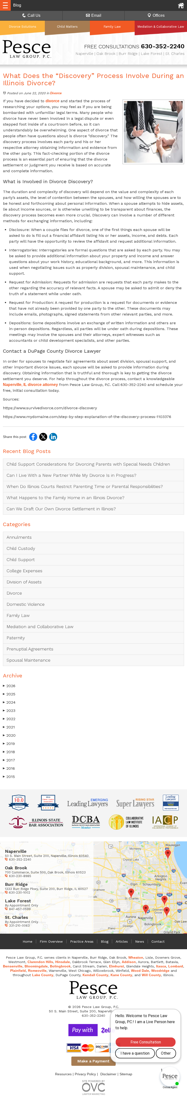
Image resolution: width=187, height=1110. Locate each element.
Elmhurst (116, 966)
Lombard (175, 966)
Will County (151, 975)
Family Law (112, 26)
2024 (9, 702)
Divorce (56, 93)
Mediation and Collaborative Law (40, 626)
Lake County (42, 975)
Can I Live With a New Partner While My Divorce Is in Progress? (71, 475)
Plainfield (18, 971)
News (139, 941)
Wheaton (135, 957)
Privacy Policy (85, 1074)
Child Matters (67, 26)
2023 (9, 710)
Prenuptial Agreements (30, 648)
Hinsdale (62, 962)
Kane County (121, 975)
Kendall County (95, 975)
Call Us (34, 15)
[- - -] (5, 5)
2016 (9, 768)
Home (27, 941)
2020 (9, 735)
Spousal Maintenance (28, 660)
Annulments (19, 537)
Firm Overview (51, 941)
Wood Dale (140, 971)
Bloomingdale (36, 966)
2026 (9, 685)
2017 (9, 760)
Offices (159, 15)
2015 (9, 776)
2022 (9, 719)
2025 (9, 694)
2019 (9, 743)
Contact (158, 941)
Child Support (21, 559)
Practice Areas (82, 941)
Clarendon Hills (40, 962)
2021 (9, 727)
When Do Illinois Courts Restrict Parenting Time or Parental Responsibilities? (85, 486)
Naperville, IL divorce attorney (30, 385)
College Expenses (24, 570)
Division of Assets (24, 581)
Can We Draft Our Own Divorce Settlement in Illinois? (61, 508)
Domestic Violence (26, 604)
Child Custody (21, 548)
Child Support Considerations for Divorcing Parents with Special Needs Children (89, 464)
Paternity (16, 637)
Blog (104, 941)
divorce (52, 101)
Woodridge (160, 971)
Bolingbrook (60, 966)
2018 (9, 752)
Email (96, 15)
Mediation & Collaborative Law (160, 26)
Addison (129, 962)
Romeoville (37, 971)
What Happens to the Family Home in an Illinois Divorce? (65, 497)
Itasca (161, 966)
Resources (63, 1074)
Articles (122, 941)
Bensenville (12, 966)
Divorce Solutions (22, 26)
